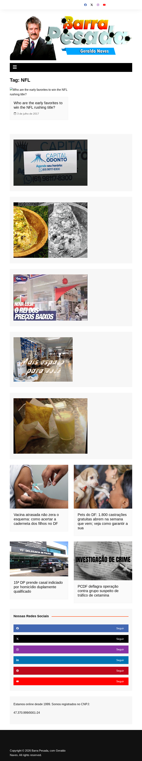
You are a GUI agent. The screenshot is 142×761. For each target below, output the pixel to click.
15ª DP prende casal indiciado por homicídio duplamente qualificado (38, 586)
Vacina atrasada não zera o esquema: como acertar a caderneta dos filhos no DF (36, 519)
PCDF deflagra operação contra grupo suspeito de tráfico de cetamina (98, 590)
